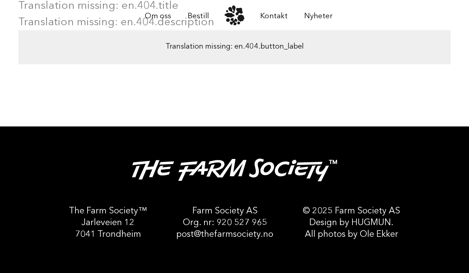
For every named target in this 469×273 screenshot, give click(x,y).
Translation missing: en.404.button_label (235, 46)
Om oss (158, 16)
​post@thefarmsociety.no (224, 234)
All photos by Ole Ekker (351, 234)
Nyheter (318, 16)
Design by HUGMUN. (351, 223)
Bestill (198, 16)
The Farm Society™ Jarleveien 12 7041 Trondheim (108, 223)
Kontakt (274, 16)
